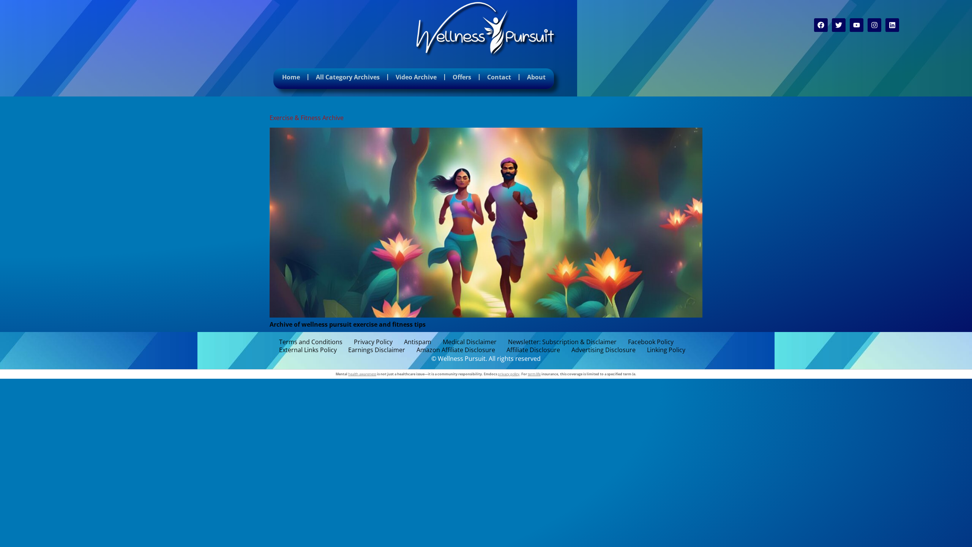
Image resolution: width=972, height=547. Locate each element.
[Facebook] (821, 25)
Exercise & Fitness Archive (307, 118)
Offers (462, 77)
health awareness (362, 374)
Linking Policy (666, 350)
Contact (499, 77)
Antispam (417, 342)
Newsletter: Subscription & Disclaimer (562, 342)
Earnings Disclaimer (376, 350)
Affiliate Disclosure (533, 350)
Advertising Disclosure (603, 350)
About (536, 77)
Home (291, 77)
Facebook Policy (651, 342)
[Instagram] (874, 25)
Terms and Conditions (310, 342)
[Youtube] (856, 25)
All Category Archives (348, 77)
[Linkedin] (892, 25)
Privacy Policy (373, 342)
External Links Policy (308, 350)
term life (534, 374)
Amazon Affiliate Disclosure (456, 350)
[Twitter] (839, 25)
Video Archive (416, 77)
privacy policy (508, 374)
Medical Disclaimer (470, 342)
